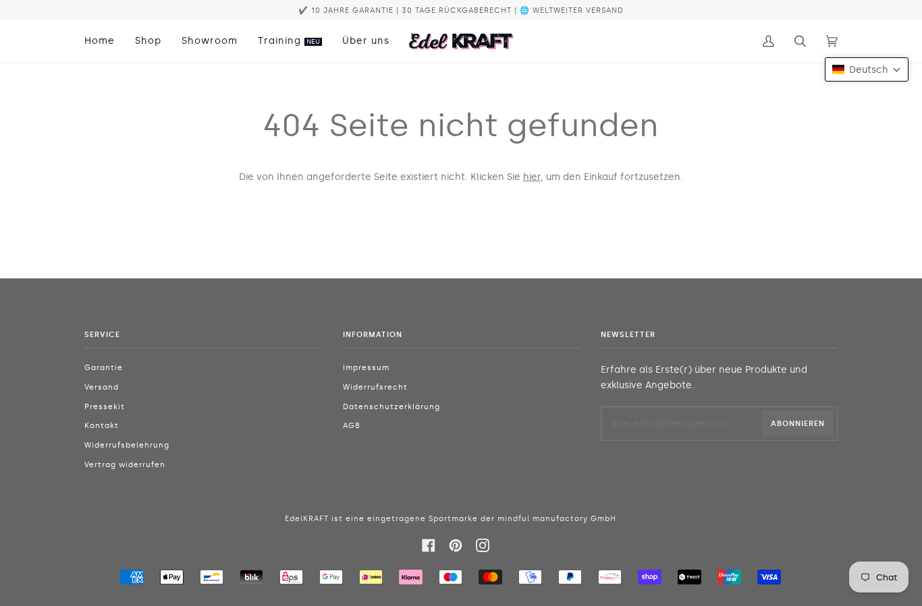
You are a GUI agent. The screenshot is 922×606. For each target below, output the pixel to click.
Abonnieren (798, 423)
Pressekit (104, 406)
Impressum (366, 367)
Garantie (103, 367)
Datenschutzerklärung (391, 406)
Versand (101, 387)
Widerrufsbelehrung (126, 445)
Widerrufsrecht (375, 387)
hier (532, 177)
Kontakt (101, 425)
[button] (866, 69)
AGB (351, 425)
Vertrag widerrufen (124, 464)
